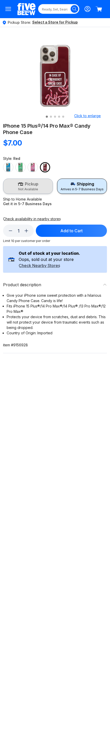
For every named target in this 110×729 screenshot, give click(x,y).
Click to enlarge (87, 116)
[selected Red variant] (45, 167)
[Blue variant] (8, 167)
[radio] (28, 186)
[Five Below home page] (26, 9)
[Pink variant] (33, 167)
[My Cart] (98, 9)
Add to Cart (71, 230)
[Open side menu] (8, 9)
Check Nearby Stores (39, 265)
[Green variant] (20, 167)
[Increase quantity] (26, 230)
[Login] (87, 9)
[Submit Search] (74, 9)
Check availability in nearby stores (32, 219)
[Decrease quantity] (10, 230)
